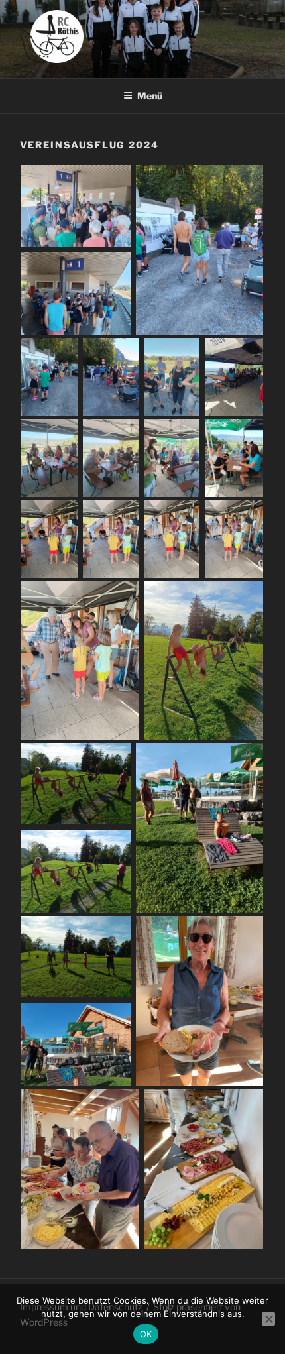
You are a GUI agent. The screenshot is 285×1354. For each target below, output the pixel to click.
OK (146, 1334)
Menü (149, 95)
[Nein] (268, 1319)
